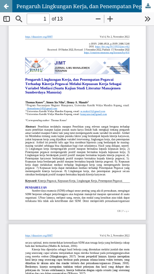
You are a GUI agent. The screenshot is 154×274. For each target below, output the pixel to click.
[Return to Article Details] (6, 6)
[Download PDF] (148, 6)
